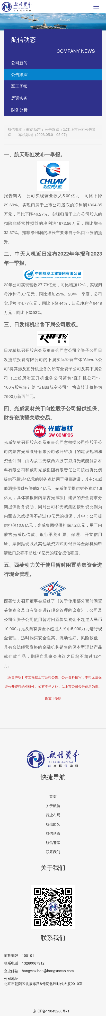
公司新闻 (19, 63)
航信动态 (53, 833)
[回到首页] (16, 6)
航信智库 (53, 842)
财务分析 (19, 110)
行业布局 (53, 814)
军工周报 (19, 86)
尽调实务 (19, 98)
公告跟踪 (19, 74)
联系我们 (53, 851)
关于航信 (53, 805)
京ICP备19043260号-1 (51, 1010)
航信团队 (53, 824)
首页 (53, 796)
